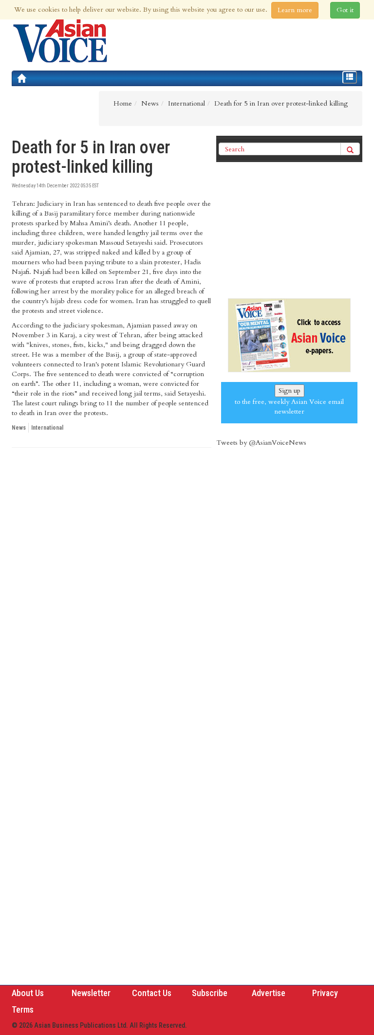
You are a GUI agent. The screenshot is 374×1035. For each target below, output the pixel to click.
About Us (28, 993)
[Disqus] (111, 588)
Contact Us (151, 993)
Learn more (295, 10)
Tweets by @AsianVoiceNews (261, 442)
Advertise (268, 993)
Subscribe (209, 993)
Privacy (325, 993)
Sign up (289, 390)
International (47, 427)
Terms (23, 1009)
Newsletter (91, 993)
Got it (345, 10)
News (19, 427)
